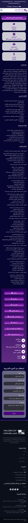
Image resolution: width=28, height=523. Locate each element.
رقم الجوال (21, 395)
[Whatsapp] (13, 489)
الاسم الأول (21, 373)
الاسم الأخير (21, 380)
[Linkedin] (15, 489)
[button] (1, 10)
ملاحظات (21, 402)
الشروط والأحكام (22, 461)
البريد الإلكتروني (20, 388)
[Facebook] (18, 489)
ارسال (14, 413)
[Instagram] (10, 489)
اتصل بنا (23, 454)
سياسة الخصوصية (22, 458)
